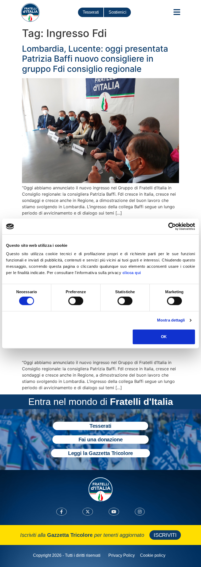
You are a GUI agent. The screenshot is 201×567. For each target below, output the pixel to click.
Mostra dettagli (171, 320)
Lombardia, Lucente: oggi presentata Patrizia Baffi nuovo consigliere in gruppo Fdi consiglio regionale (95, 59)
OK (163, 336)
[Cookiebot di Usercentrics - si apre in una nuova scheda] (172, 226)
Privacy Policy (121, 555)
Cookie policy (152, 555)
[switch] (75, 301)
